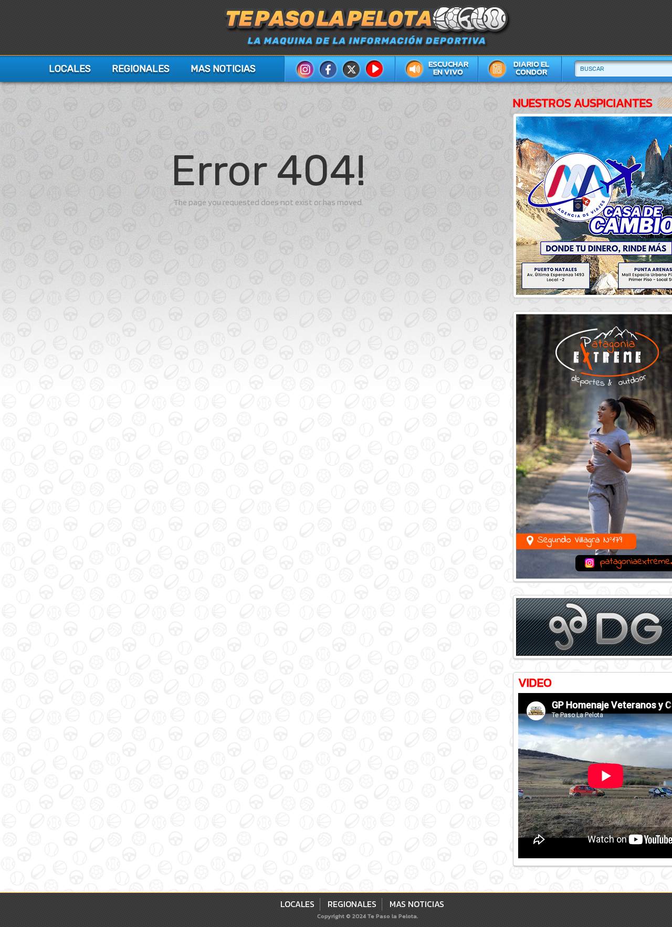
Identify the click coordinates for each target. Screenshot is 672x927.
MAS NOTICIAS (223, 68)
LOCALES (70, 68)
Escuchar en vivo (448, 68)
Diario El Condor (531, 68)
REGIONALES (141, 68)
